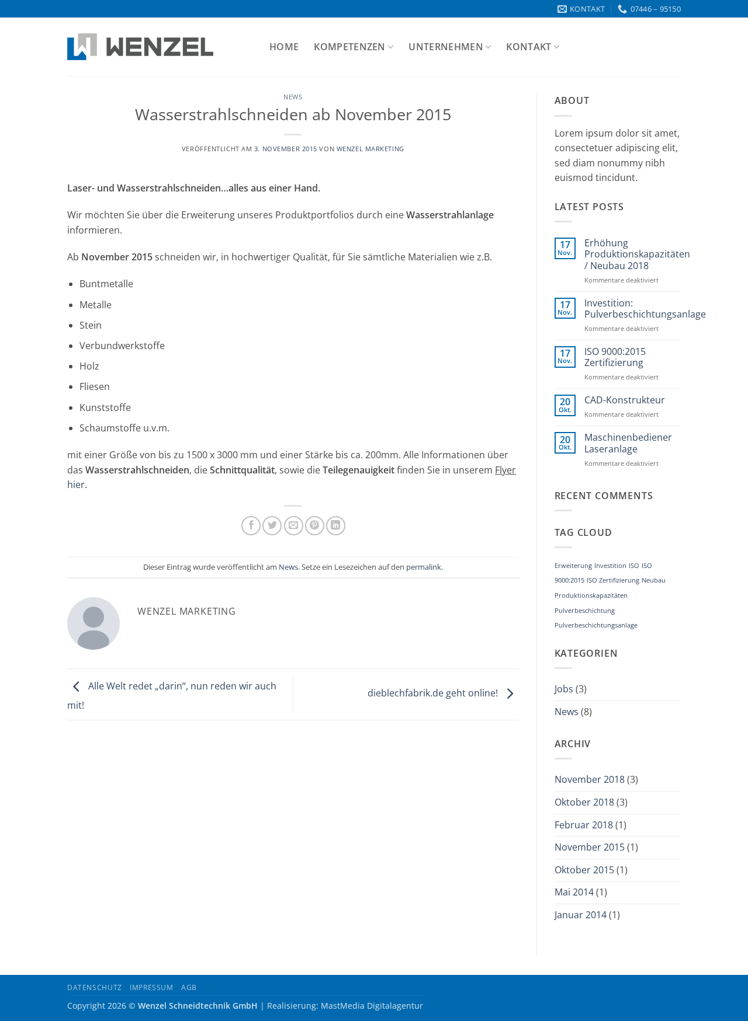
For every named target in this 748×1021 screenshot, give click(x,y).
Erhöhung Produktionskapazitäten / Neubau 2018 (637, 254)
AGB (189, 987)
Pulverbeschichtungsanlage (596, 625)
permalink (423, 567)
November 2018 (590, 779)
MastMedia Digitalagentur (372, 1005)
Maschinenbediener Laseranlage (628, 443)
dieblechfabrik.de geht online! (434, 693)
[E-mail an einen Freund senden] (293, 525)
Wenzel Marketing (370, 148)
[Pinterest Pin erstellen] (314, 525)
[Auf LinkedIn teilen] (335, 525)
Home (284, 46)
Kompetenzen (350, 46)
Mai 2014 (574, 892)
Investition (610, 566)
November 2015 (590, 847)
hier (76, 484)
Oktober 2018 (584, 802)
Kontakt (528, 46)
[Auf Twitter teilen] (272, 525)
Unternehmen (445, 46)
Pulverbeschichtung (585, 611)
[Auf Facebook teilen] (251, 525)
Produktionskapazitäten (591, 595)
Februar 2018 (584, 824)
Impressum (152, 987)
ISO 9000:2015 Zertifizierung (615, 357)
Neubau (654, 580)
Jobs (564, 688)
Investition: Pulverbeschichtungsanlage (645, 309)
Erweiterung (573, 566)
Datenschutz (94, 987)
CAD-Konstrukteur (624, 400)
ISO (634, 566)
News (292, 96)
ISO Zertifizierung (613, 580)
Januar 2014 (581, 914)
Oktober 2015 (584, 869)
